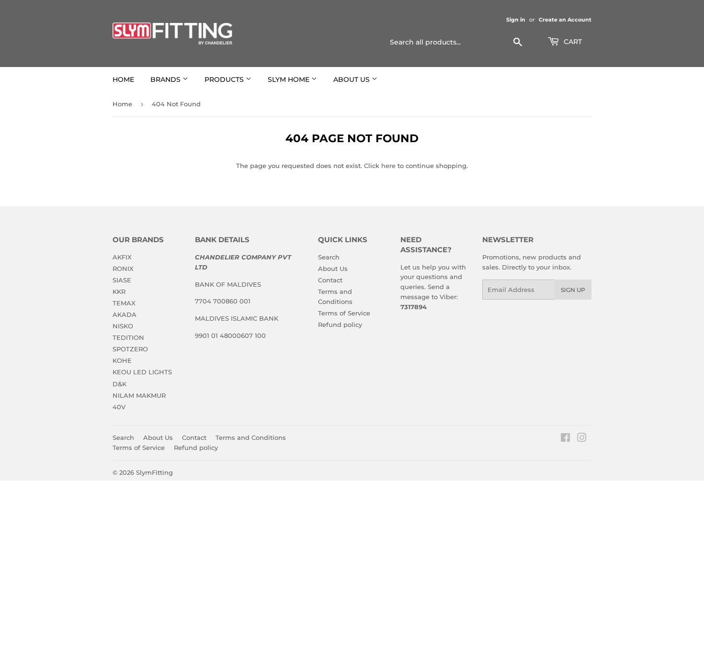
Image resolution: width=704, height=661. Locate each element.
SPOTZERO (130, 349)
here (388, 165)
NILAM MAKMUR (139, 395)
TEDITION (128, 337)
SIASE (122, 280)
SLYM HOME (289, 79)
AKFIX (122, 257)
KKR (119, 291)
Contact (330, 280)
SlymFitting (154, 472)
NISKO (123, 326)
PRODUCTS (225, 79)
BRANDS (166, 79)
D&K (119, 384)
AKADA (124, 314)
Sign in (515, 19)
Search (329, 257)
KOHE (122, 360)
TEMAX (124, 303)
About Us (333, 268)
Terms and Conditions (251, 437)
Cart (572, 41)
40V (119, 407)
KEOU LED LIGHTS (142, 372)
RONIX (123, 268)
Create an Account (565, 19)
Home (122, 104)
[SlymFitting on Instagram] (582, 439)
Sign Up (573, 289)
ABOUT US (352, 79)
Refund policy (340, 324)
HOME (123, 79)
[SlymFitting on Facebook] (565, 439)
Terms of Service (344, 313)
